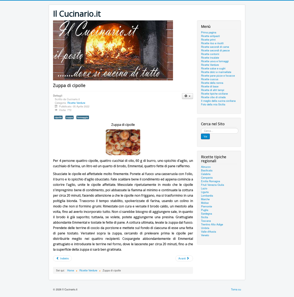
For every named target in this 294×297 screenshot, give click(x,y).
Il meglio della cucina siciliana (218, 101)
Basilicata (206, 170)
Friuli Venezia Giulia (212, 185)
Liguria (205, 192)
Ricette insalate (210, 57)
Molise (205, 203)
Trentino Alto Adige (212, 224)
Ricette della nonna (212, 83)
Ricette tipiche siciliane (214, 93)
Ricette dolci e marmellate (216, 72)
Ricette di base (209, 86)
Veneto (205, 235)
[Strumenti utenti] (187, 96)
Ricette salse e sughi (213, 68)
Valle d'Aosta (208, 231)
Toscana (206, 221)
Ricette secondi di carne (215, 47)
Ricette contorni (210, 54)
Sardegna (206, 213)
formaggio (82, 117)
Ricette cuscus (209, 79)
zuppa (69, 117)
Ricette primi (208, 39)
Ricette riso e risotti (212, 43)
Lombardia (207, 195)
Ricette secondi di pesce (215, 50)
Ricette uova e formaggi (215, 61)
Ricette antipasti (210, 36)
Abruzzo (206, 167)
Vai (205, 136)
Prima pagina (208, 32)
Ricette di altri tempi (212, 90)
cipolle (58, 117)
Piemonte (206, 206)
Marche (205, 199)
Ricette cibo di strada (213, 97)
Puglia (204, 210)
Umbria (205, 228)
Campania (207, 177)
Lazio (204, 188)
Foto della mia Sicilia (213, 104)
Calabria (205, 174)
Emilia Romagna (210, 181)
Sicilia (204, 217)
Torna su (236, 289)
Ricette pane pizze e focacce (218, 75)
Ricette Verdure (76, 103)
